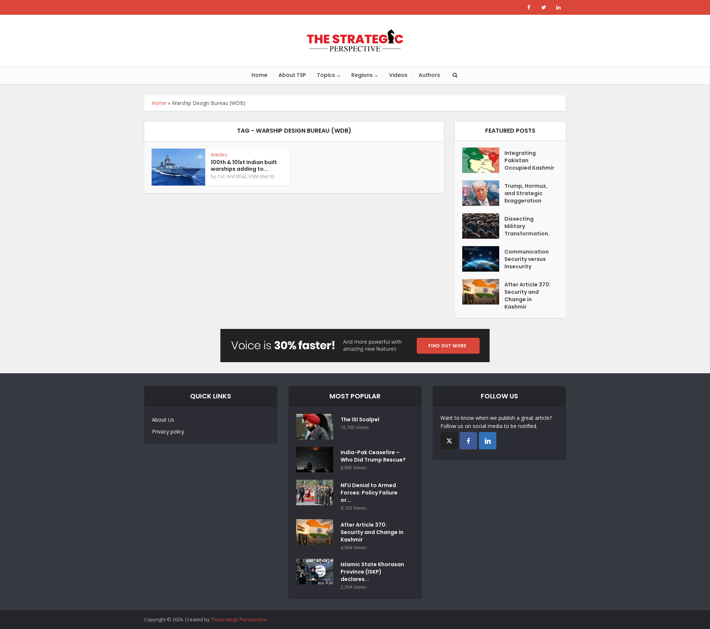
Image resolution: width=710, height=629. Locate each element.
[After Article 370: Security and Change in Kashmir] (483, 292)
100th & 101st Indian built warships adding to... (244, 166)
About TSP (292, 75)
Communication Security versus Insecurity (526, 259)
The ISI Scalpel (360, 419)
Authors (429, 75)
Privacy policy (168, 431)
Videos (398, 75)
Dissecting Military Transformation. (527, 226)
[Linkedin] (487, 440)
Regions (362, 75)
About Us (163, 419)
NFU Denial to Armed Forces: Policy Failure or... (369, 493)
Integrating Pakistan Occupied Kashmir (529, 160)
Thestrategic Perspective (238, 619)
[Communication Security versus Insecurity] (483, 259)
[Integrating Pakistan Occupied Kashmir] (483, 160)
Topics (326, 75)
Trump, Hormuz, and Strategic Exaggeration (525, 193)
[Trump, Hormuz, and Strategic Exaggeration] (483, 193)
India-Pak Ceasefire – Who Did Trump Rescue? (373, 456)
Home (259, 75)
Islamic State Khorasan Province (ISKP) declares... (372, 572)
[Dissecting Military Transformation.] (483, 226)
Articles (219, 154)
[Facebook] (468, 440)
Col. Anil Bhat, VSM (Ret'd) (245, 176)
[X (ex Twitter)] (449, 440)
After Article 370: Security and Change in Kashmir (527, 295)
